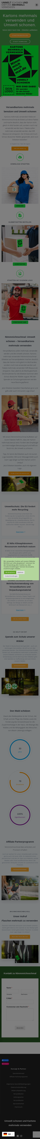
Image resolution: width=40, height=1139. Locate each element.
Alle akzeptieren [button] (10, 572)
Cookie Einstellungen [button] (11, 576)
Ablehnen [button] (20, 572)
